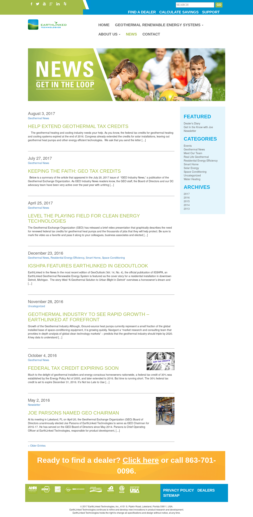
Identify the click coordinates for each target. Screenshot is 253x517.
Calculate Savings (179, 12)
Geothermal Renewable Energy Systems (158, 25)
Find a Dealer (142, 12)
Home (103, 25)
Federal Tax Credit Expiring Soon (73, 368)
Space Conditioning (113, 257)
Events (188, 145)
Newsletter (34, 405)
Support (211, 12)
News (131, 34)
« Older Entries (37, 445)
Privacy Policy (178, 490)
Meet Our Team (193, 153)
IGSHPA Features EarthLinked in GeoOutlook (88, 266)
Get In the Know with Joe (198, 127)
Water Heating (192, 179)
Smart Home (93, 257)
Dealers (206, 490)
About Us (108, 34)
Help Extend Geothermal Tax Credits (78, 126)
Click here (141, 460)
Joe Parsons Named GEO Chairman (73, 413)
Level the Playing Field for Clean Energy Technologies (84, 218)
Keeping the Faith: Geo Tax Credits (74, 171)
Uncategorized (36, 306)
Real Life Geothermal (196, 157)
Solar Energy (191, 168)
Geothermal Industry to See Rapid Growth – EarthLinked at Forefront (88, 316)
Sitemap (171, 495)
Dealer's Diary (192, 123)
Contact (151, 34)
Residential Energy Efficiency (67, 257)
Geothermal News (38, 118)
